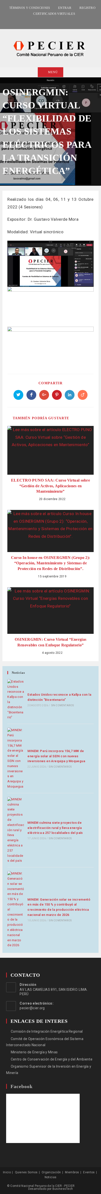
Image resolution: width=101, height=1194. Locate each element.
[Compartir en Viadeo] (83, 395)
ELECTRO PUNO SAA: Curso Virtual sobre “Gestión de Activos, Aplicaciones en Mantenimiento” (50, 485)
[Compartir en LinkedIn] (70, 395)
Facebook (22, 1086)
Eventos (89, 1172)
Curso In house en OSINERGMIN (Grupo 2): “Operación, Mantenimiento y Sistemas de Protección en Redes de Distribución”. (50, 563)
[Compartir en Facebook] (31, 395)
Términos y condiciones (29, 8)
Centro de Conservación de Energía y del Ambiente (51, 1059)
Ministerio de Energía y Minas (34, 1052)
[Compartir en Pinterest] (57, 395)
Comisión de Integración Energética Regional (47, 1031)
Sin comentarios (62, 705)
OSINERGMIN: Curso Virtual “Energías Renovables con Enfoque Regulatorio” (51, 642)
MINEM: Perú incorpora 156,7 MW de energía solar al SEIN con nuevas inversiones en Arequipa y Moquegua (56, 756)
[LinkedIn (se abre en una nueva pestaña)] (50, 20)
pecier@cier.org (32, 1008)
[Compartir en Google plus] (44, 395)
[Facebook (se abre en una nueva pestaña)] (44, 20)
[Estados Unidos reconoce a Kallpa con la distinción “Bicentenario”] (15, 699)
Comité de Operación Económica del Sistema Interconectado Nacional (44, 1042)
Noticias (50, 1177)
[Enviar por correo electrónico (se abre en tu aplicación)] (56, 20)
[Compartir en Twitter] (18, 395)
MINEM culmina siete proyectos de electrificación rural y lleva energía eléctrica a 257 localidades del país (55, 828)
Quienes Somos (26, 1172)
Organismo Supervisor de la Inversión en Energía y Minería (48, 1069)
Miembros (72, 1172)
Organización (51, 1172)
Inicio (7, 1172)
